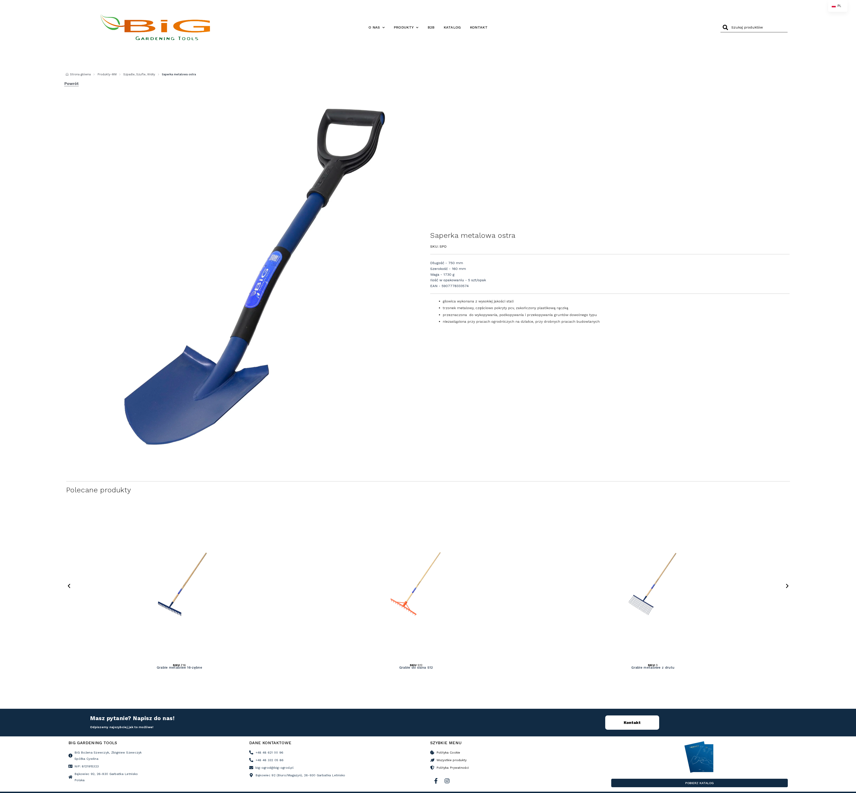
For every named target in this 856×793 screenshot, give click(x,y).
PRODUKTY (404, 27)
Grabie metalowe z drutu (653, 668)
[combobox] (754, 27)
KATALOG (452, 27)
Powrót (71, 83)
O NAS (374, 27)
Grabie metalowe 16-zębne (179, 668)
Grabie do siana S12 (416, 668)
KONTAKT (479, 27)
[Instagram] (447, 780)
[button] (69, 586)
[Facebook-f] (435, 780)
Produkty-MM (107, 74)
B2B (431, 27)
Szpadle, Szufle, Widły (139, 74)
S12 (416, 665)
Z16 (179, 665)
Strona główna (80, 74)
